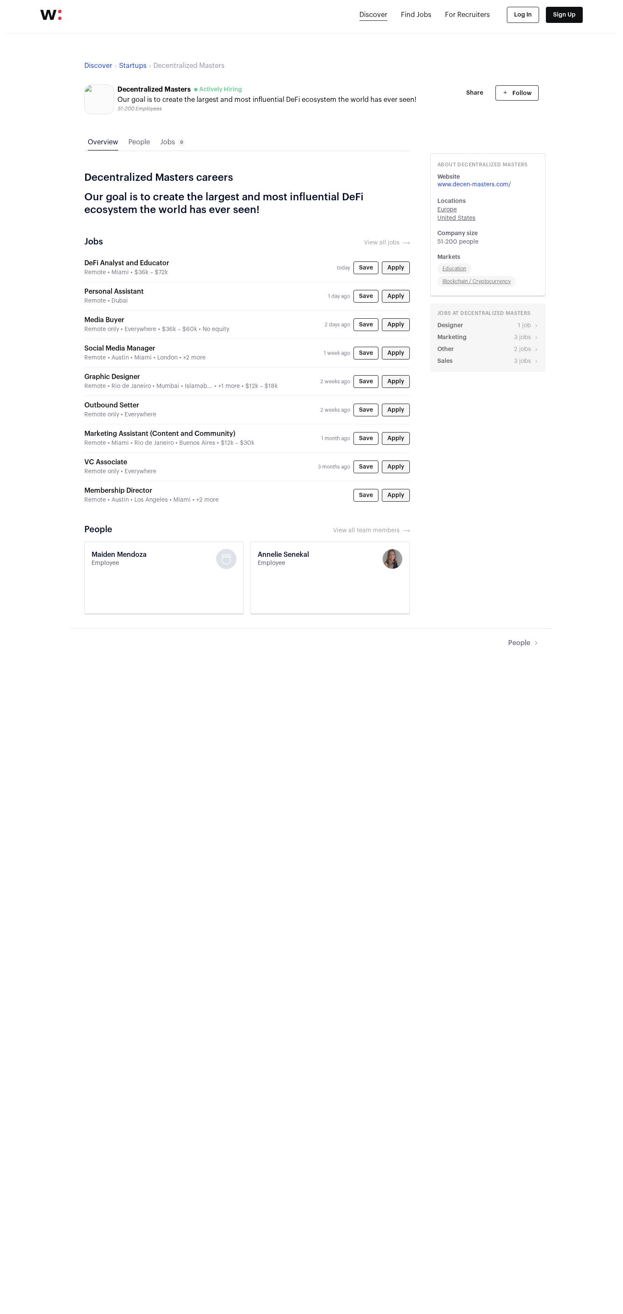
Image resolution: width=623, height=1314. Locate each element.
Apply (395, 268)
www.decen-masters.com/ (474, 185)
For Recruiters (467, 14)
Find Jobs (416, 14)
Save (366, 268)
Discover (373, 14)
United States (456, 218)
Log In (523, 15)
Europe (447, 210)
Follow (521, 93)
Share (474, 93)
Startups (133, 65)
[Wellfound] (50, 15)
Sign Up (564, 15)
